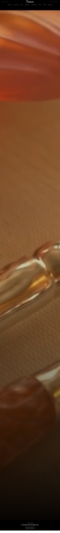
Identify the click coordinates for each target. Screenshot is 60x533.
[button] (57, 1)
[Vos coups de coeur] (51, 1)
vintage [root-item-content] (40, 4)
